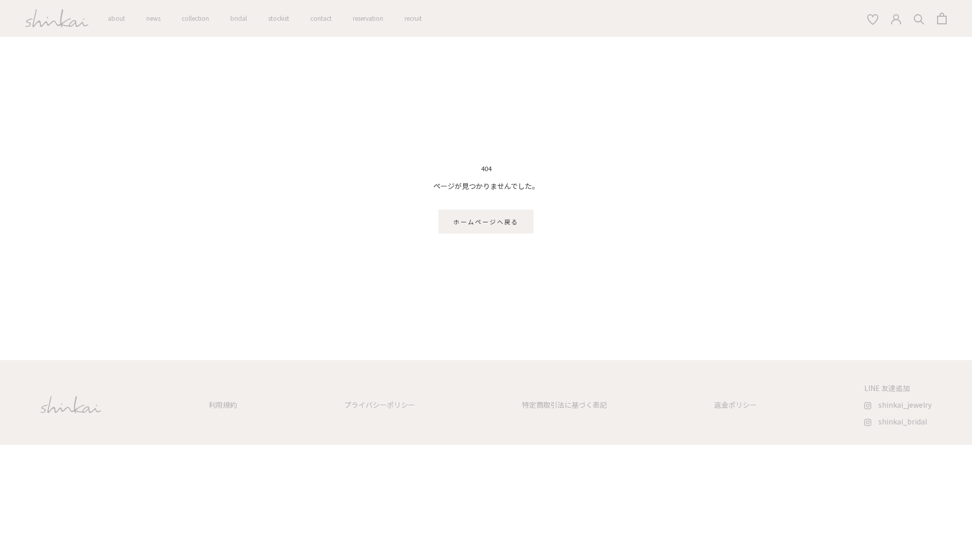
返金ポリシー (735, 405)
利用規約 (223, 405)
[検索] (872, 18)
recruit (413, 18)
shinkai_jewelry (901, 405)
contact (321, 18)
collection (195, 18)
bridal (238, 18)
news (153, 18)
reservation (368, 18)
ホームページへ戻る (486, 221)
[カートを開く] (942, 18)
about (116, 18)
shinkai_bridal (899, 421)
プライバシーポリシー (379, 405)
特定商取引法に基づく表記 (564, 405)
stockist (278, 18)
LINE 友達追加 (887, 388)
